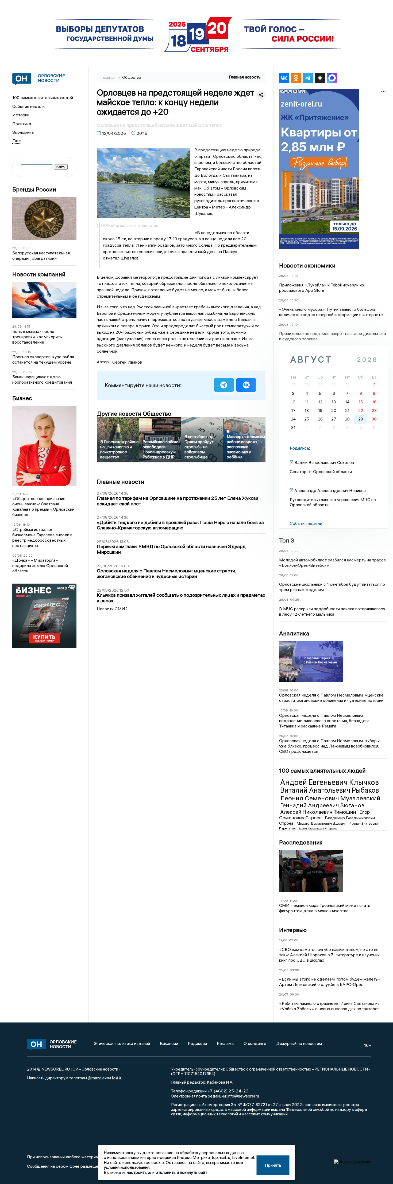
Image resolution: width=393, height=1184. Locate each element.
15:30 (294, 300)
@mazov (96, 1077)
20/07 (283, 994)
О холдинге (255, 1043)
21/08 (16, 494)
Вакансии (169, 1043)
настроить (137, 1172)
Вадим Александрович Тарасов (318, 828)
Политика (21, 123)
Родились (299, 448)
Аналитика (294, 633)
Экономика (23, 132)
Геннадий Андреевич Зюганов (322, 805)
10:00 (294, 551)
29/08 (17, 248)
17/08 (283, 940)
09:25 (294, 599)
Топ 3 (286, 540)
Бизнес (22, 398)
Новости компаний (39, 274)
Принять (273, 1165)
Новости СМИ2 (112, 608)
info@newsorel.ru (243, 1096)
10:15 (27, 352)
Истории (20, 114)
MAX (117, 1077)
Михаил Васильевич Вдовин (322, 823)
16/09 (283, 901)
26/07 (283, 736)
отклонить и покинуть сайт (181, 1172)
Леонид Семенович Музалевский (330, 798)
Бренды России (34, 189)
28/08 (283, 575)
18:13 (26, 524)
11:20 (293, 901)
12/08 (16, 524)
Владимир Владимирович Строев (327, 820)
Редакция (197, 1043)
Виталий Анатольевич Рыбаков (329, 790)
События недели (28, 106)
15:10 (294, 324)
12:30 (26, 494)
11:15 (26, 326)
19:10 (294, 276)
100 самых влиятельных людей (42, 97)
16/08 (283, 710)
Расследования (301, 842)
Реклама (225, 1043)
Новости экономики (307, 265)
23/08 (283, 690)
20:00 (28, 555)
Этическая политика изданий (122, 1043)
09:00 (28, 248)
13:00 (294, 575)
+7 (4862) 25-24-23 (227, 1090)
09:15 (27, 372)
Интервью (293, 930)
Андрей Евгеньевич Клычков (329, 782)
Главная (109, 77)
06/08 (17, 555)
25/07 (283, 970)
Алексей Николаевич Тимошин (318, 811)
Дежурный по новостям (299, 1043)
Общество (131, 77)
